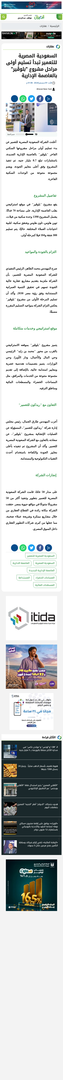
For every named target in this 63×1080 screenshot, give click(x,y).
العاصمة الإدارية (41, 210)
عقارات (43, 26)
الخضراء (37, 382)
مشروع (48, 204)
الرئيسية (54, 26)
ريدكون (37, 427)
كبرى (38, 522)
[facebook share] (40, 98)
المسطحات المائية (45, 585)
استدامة (42, 369)
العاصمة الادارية (21, 563)
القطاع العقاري (19, 510)
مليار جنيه (24, 160)
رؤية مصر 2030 (27, 293)
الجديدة (11, 154)
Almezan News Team (44, 89)
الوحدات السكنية (17, 172)
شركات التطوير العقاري (20, 522)
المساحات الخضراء (45, 577)
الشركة (44, 141)
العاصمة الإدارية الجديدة (42, 570)
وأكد (12, 293)
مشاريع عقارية (21, 280)
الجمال (27, 421)
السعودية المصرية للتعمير (24, 141)
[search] (4, 17)
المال (46, 357)
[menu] (59, 17)
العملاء (41, 228)
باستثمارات (50, 160)
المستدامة (24, 577)
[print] (14, 98)
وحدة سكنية (25, 216)
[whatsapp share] (23, 98)
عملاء (18, 516)
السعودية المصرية (45, 563)
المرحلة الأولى (40, 299)
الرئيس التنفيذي (15, 268)
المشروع (52, 166)
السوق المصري (42, 528)
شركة (47, 427)
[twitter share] (31, 98)
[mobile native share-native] (48, 98)
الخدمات (28, 375)
